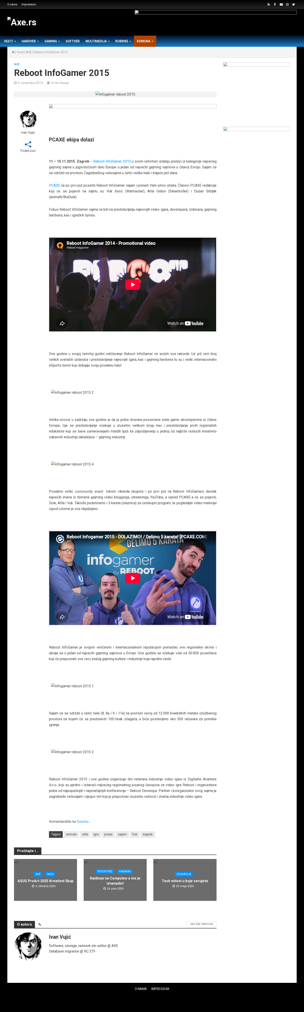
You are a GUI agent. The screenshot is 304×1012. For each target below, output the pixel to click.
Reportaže (105, 871)
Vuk (134, 834)
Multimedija (96, 41)
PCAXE (54, 185)
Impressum (29, 4)
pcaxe (108, 834)
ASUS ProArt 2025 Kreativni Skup (45, 881)
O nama (12, 4)
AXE (29, 52)
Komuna (143, 41)
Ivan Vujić (28, 133)
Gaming (51, 41)
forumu (82, 821)
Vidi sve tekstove (201, 924)
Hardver (29, 41)
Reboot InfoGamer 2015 (112, 161)
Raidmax (125, 871)
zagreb (148, 834)
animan (71, 834)
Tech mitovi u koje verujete (185, 881)
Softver (73, 41)
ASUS (50, 874)
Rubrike (121, 41)
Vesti (8, 41)
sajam (122, 834)
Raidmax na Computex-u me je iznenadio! (115, 881)
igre (96, 834)
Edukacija (184, 874)
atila (85, 834)
